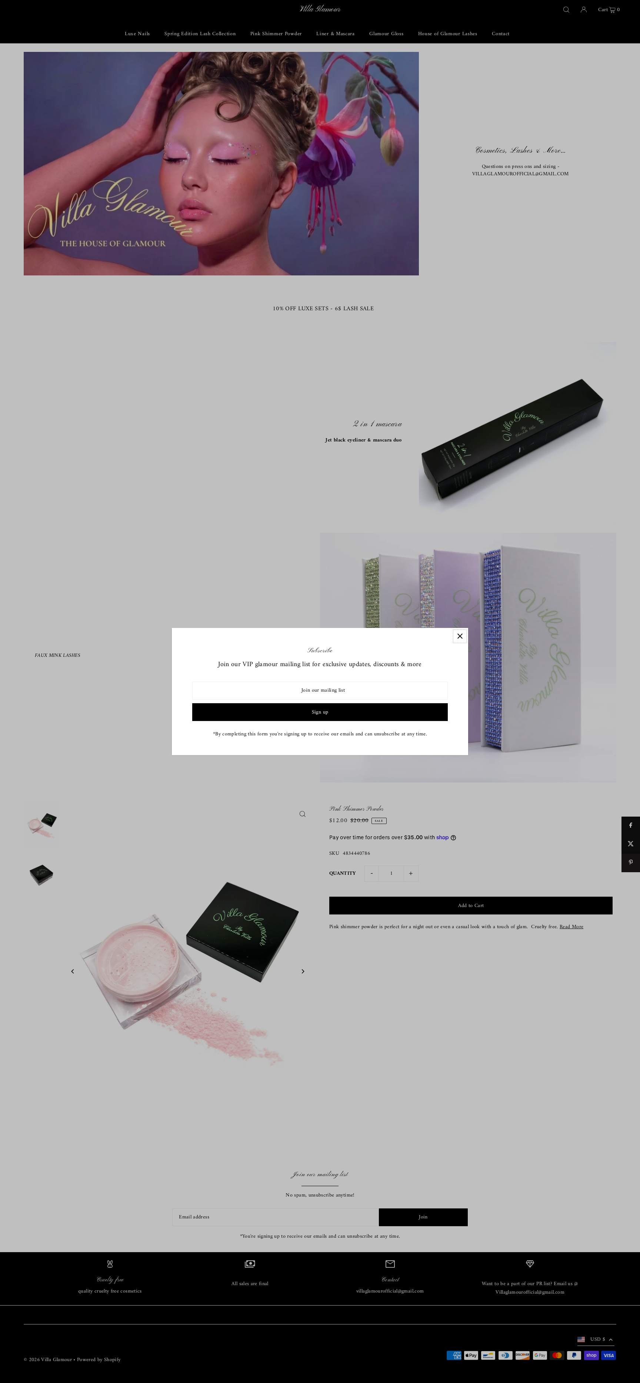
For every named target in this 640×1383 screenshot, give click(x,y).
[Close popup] (459, 636)
